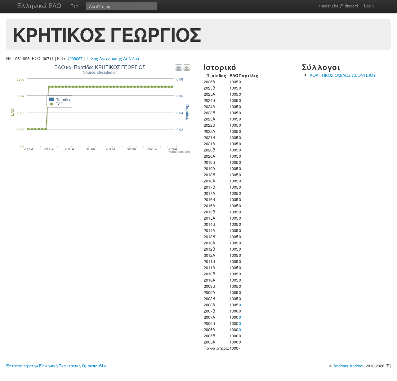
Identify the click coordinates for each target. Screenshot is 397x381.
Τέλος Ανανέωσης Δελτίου (112, 58)
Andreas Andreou (348, 366)
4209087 (75, 58)
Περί (75, 6)
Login (369, 6)
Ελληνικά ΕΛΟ (39, 5)
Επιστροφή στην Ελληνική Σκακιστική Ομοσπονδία (56, 366)
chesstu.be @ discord (338, 6)
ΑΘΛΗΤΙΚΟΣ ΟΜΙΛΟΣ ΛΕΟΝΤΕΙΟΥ (343, 75)
